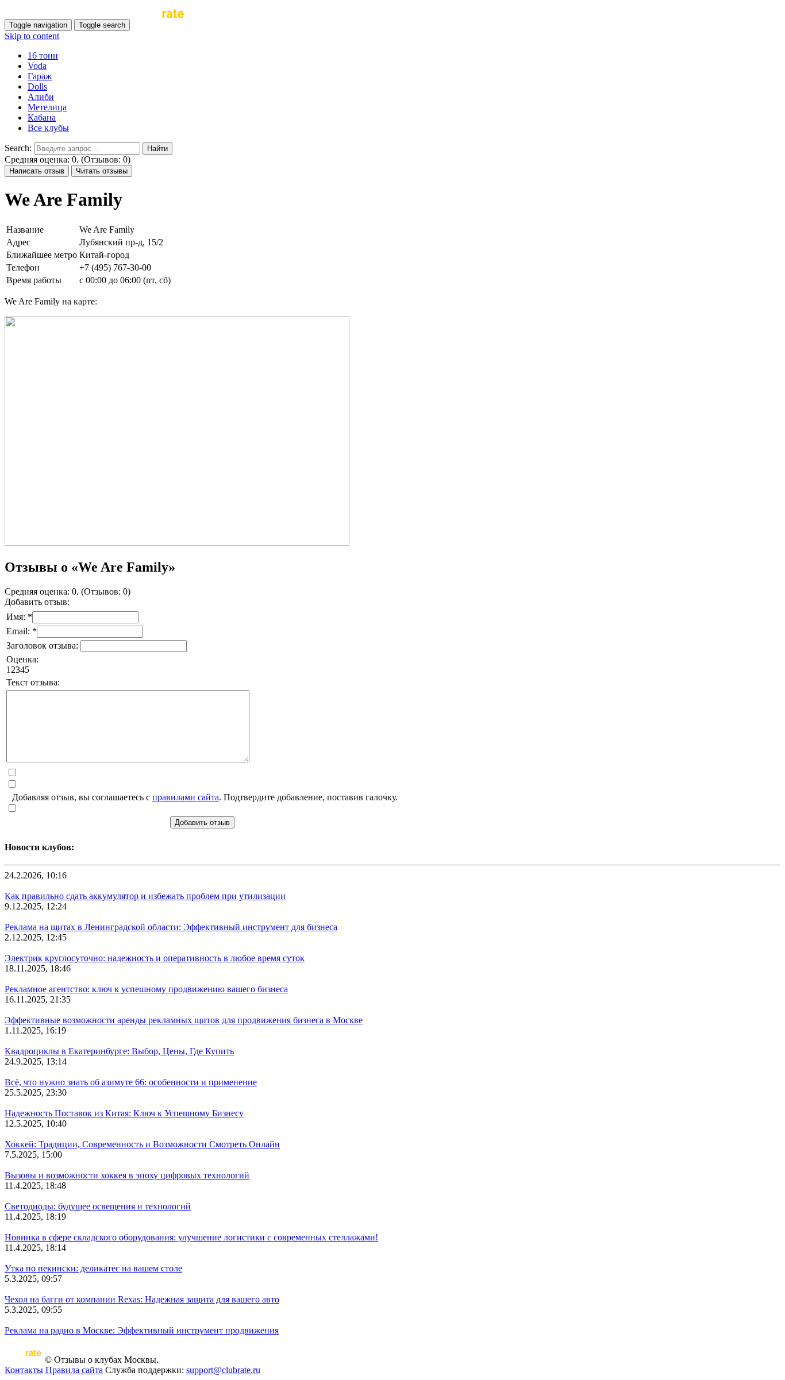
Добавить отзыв (202, 822)
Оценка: (22, 659)
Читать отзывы (102, 171)
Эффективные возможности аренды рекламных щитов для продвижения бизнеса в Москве (184, 1020)
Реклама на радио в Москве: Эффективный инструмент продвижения (142, 1330)
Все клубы (48, 128)
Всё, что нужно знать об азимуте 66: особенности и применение (131, 1082)
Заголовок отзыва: (43, 645)
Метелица (47, 107)
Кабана (42, 117)
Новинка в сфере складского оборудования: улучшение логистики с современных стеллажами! (191, 1237)
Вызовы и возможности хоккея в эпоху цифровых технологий (127, 1175)
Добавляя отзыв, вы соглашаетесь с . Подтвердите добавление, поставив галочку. (205, 797)
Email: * (21, 631)
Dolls (37, 86)
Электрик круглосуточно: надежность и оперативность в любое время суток (155, 958)
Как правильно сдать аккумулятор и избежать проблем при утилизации (145, 896)
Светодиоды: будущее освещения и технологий (98, 1206)
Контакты (24, 1370)
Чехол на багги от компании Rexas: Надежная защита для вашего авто (142, 1299)
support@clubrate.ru (223, 1370)
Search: (18, 148)
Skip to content (32, 36)
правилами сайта (185, 797)
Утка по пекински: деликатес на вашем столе (93, 1268)
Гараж (40, 76)
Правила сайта (74, 1370)
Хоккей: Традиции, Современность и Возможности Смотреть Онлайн (142, 1144)
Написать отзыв (36, 171)
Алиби (41, 97)
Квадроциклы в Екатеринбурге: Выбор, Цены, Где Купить (119, 1051)
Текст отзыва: (33, 682)
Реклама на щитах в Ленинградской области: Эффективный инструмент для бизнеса (171, 927)
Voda (37, 66)
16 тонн (43, 55)
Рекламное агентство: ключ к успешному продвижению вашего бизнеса (146, 989)
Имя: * (19, 617)
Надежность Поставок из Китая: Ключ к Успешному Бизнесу (124, 1113)
